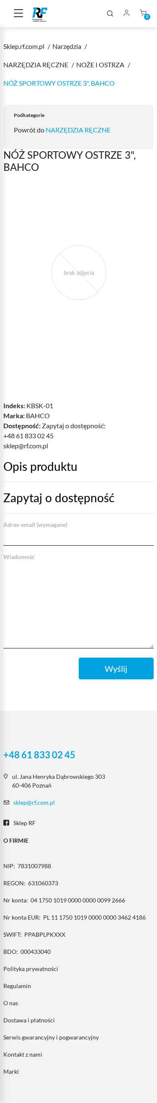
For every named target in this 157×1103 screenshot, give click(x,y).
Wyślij (116, 668)
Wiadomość (19, 556)
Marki (11, 1071)
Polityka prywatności (30, 968)
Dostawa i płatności (29, 1020)
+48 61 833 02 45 (39, 755)
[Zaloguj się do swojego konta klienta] (126, 14)
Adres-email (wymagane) (35, 524)
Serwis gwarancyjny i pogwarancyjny (51, 1037)
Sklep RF (24, 822)
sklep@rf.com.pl (34, 802)
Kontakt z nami (22, 1054)
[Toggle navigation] (18, 13)
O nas (10, 1002)
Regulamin (17, 985)
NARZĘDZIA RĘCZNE (78, 130)
